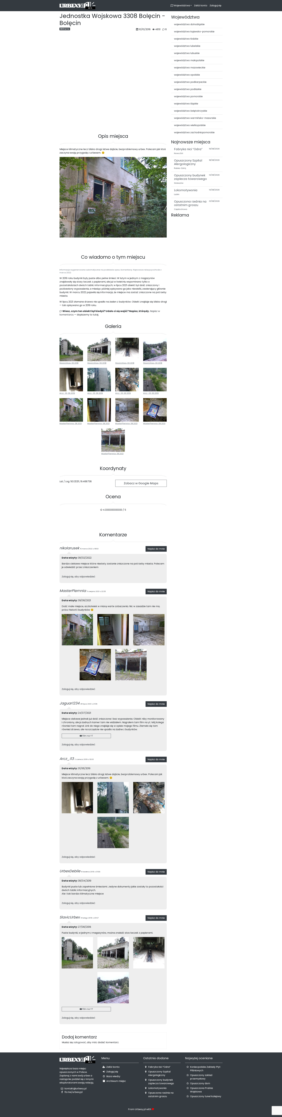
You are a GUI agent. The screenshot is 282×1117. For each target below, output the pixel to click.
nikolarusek (69, 548)
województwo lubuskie (187, 53)
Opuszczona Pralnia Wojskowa (201, 1089)
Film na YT (87, 735)
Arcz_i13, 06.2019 (67, 393)
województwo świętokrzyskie (190, 111)
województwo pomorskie (188, 96)
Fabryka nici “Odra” (159, 1067)
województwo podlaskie (187, 89)
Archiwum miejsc (116, 1081)
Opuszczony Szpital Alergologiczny (159, 1073)
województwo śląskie (186, 103)
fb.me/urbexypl (73, 1092)
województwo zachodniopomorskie (194, 132)
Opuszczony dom (200, 1083)
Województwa (181, 5)
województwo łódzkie (186, 38)
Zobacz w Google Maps (141, 483)
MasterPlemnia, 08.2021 (70, 423)
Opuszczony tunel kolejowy (205, 1096)
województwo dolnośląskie (189, 24)
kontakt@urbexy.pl (75, 1088)
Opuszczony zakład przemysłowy (201, 1076)
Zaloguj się (215, 5)
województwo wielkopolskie (190, 125)
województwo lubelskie (187, 46)
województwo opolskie (187, 74)
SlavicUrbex (69, 917)
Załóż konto (200, 5)
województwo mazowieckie (189, 67)
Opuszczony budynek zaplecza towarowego (161, 1081)
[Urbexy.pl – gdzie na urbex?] (77, 5)
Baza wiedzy (113, 1076)
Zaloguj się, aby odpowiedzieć (78, 576)
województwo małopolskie (189, 60)
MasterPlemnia (72, 590)
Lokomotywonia (157, 1088)
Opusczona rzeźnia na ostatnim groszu (160, 1094)
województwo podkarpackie (190, 82)
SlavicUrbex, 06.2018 (68, 363)
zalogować (79, 1042)
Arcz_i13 (66, 758)
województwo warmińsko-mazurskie (195, 118)
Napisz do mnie (156, 548)
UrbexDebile (69, 871)
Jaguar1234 (69, 703)
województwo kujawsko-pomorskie (194, 31)
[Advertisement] (113, 119)
